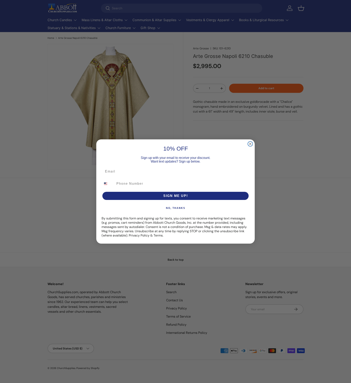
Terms (158, 235)
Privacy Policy (139, 235)
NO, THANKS (175, 208)
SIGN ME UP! (175, 195)
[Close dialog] (250, 143)
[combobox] (108, 184)
